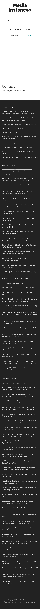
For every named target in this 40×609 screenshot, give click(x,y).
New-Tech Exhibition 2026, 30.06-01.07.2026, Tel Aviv (18, 288)
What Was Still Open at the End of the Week (15, 278)
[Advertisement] (20, 60)
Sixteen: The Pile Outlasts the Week (12, 128)
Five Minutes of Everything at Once (12, 283)
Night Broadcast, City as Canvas (12, 143)
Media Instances (20, 8)
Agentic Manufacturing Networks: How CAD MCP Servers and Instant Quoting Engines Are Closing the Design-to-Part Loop (20, 314)
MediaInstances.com (26, 600)
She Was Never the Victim (10, 132)
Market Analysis (18, 602)
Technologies (8, 602)
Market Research (30, 602)
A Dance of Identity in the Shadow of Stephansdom (17, 147)
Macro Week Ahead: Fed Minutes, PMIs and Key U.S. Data (19, 124)
